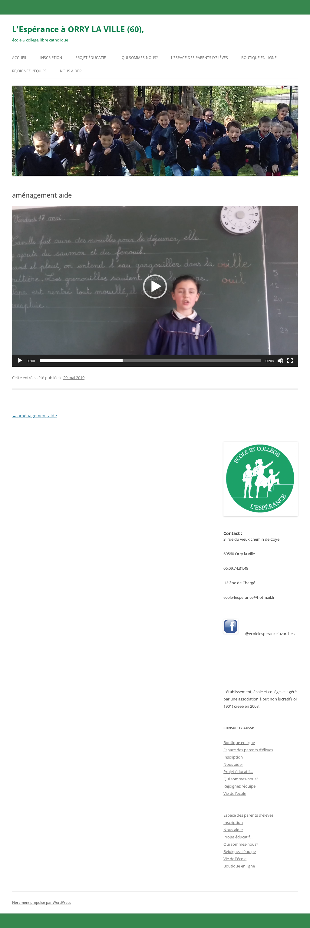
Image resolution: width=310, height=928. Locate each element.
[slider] (150, 360)
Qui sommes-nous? (140, 57)
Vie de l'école (234, 858)
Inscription (51, 57)
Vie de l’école (234, 793)
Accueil (19, 57)
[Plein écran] (290, 361)
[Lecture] (20, 361)
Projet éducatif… (91, 57)
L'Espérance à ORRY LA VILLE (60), (78, 29)
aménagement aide (34, 415)
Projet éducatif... (237, 837)
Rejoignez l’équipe (29, 71)
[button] (155, 286)
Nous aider (70, 71)
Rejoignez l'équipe (239, 851)
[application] (155, 286)
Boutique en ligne (259, 57)
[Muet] (280, 361)
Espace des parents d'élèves (248, 815)
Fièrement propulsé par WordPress (41, 902)
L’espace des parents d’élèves (199, 57)
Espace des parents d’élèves (248, 750)
